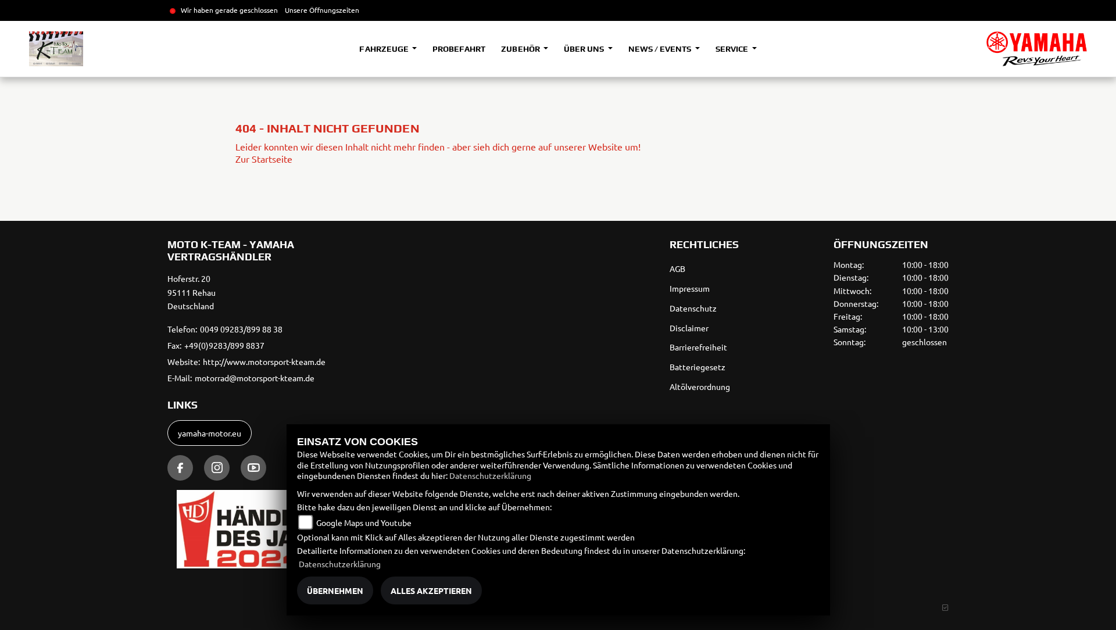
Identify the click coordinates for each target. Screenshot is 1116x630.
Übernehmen (335, 590)
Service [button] (733, 48)
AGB (677, 268)
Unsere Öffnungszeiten (322, 10)
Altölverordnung (700, 386)
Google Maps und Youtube (364, 522)
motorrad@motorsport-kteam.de (254, 378)
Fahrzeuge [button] (384, 48)
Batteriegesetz (697, 366)
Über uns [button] (585, 48)
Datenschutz (693, 308)
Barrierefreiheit (698, 347)
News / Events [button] (660, 48)
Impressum (690, 288)
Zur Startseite (263, 158)
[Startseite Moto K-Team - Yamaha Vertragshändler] (1036, 48)
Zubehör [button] (521, 48)
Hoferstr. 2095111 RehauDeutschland (191, 292)
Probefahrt (458, 48)
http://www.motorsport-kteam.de (264, 361)
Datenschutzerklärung (490, 475)
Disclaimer (689, 328)
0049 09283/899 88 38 (241, 329)
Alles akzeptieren (431, 590)
